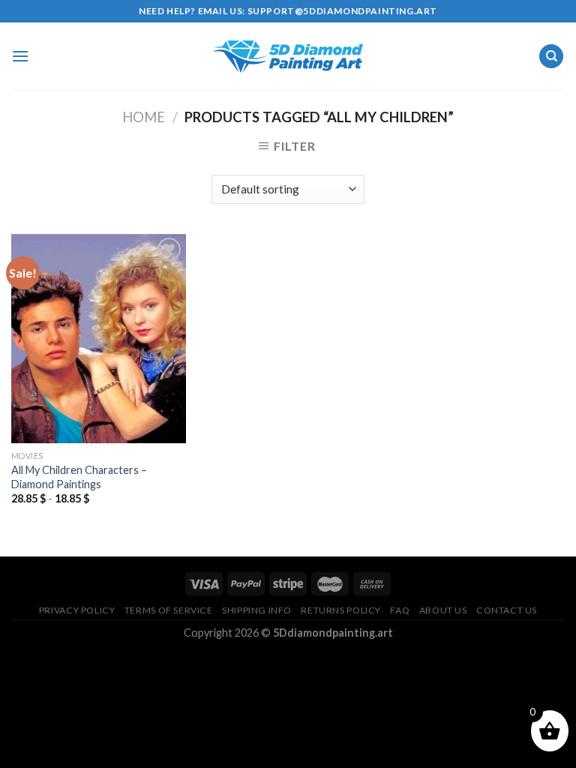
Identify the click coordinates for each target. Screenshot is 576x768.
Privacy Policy (77, 610)
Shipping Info (257, 610)
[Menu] (20, 56)
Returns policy (341, 610)
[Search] (551, 56)
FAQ (400, 610)
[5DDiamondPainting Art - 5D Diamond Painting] (288, 56)
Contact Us (506, 610)
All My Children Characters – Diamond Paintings (79, 477)
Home (143, 117)
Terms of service (168, 610)
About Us (443, 610)
